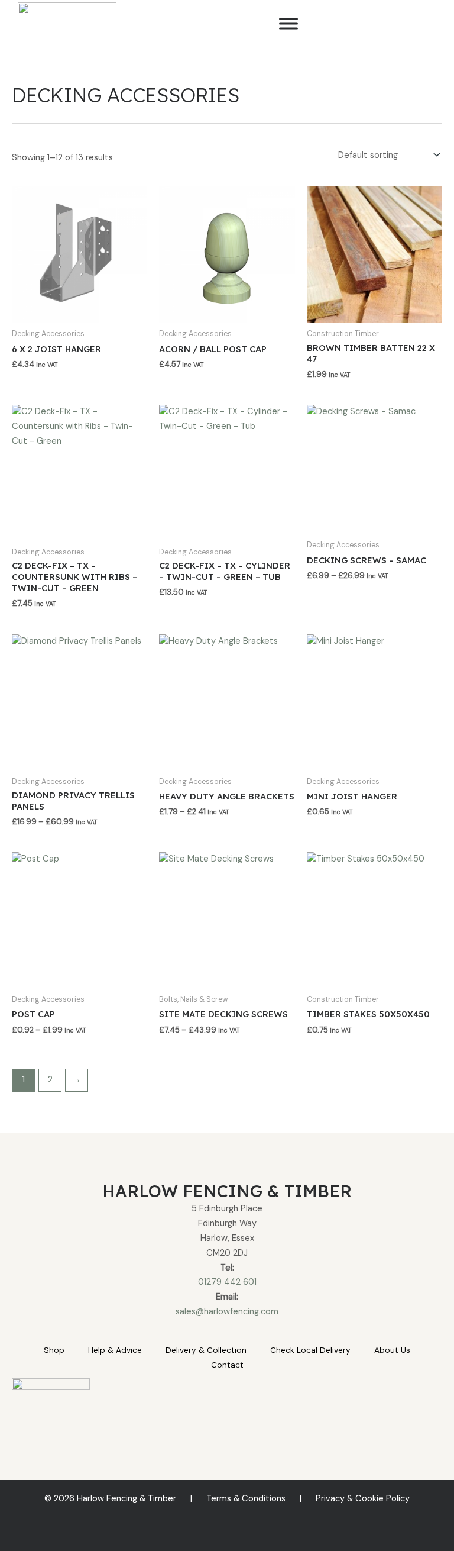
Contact (227, 1364)
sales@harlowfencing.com (227, 1311)
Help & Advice (115, 1349)
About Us (392, 1349)
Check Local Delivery (310, 1349)
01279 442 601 (227, 1282)
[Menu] (288, 23)
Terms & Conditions (246, 1498)
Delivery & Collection (206, 1349)
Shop (54, 1349)
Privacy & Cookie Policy (363, 1498)
